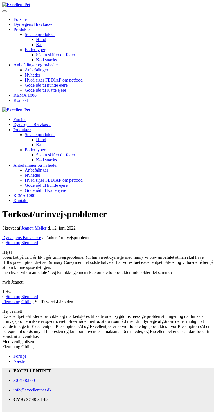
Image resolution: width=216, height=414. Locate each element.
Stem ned (29, 242)
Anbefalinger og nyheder (36, 64)
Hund (41, 39)
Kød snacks (46, 59)
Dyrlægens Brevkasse (33, 24)
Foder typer (35, 49)
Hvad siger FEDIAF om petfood (54, 80)
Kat (39, 44)
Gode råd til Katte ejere (45, 90)
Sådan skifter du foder (55, 54)
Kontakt (21, 100)
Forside (20, 19)
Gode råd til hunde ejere (46, 85)
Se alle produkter (40, 34)
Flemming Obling (18, 301)
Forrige (20, 356)
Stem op (13, 242)
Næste (19, 361)
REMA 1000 (25, 95)
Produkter (22, 29)
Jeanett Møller (33, 228)
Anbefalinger (36, 70)
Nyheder (32, 75)
